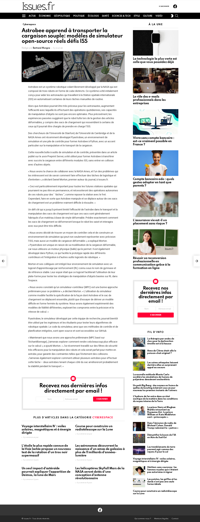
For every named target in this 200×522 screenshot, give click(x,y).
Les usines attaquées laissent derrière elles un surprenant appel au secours (162, 365)
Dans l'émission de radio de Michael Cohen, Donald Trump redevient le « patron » (162, 425)
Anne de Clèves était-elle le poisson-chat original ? (161, 352)
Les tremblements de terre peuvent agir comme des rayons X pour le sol (161, 449)
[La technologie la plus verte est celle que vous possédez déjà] (155, 43)
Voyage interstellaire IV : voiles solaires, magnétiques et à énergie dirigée (46, 429)
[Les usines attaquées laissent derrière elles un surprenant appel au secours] (139, 366)
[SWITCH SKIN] (172, 16)
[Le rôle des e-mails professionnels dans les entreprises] (155, 81)
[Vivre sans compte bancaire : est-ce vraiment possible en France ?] (155, 122)
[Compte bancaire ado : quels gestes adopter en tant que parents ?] (155, 163)
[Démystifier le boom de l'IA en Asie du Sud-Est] (139, 438)
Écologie (93, 16)
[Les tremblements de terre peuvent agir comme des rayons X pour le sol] (139, 450)
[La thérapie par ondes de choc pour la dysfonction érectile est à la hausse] (139, 342)
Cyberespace (102, 417)
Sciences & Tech (121, 16)
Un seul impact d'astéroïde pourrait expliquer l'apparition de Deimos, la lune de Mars (46, 471)
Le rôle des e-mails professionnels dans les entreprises (149, 100)
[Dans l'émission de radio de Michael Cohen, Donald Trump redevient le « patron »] (139, 426)
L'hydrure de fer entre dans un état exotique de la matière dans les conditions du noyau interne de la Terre (155, 399)
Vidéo (159, 16)
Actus (32, 16)
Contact (175, 519)
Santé (105, 16)
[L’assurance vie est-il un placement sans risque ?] (155, 204)
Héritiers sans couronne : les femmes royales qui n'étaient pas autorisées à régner (162, 469)
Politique (79, 16)
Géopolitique (62, 16)
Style (137, 16)
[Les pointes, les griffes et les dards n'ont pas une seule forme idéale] (139, 482)
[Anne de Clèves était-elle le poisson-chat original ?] (139, 354)
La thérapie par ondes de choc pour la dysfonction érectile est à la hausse (160, 341)
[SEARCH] (176, 16)
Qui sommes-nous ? (142, 519)
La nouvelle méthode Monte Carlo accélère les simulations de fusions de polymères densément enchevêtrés (153, 377)
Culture (147, 16)
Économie (45, 16)
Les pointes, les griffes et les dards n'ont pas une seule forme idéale (162, 481)
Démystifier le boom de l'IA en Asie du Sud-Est (161, 436)
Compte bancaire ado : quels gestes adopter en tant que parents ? (153, 182)
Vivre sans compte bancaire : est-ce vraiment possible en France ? (153, 141)
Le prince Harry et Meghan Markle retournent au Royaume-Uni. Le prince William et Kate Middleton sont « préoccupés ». (161, 412)
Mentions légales (161, 519)
